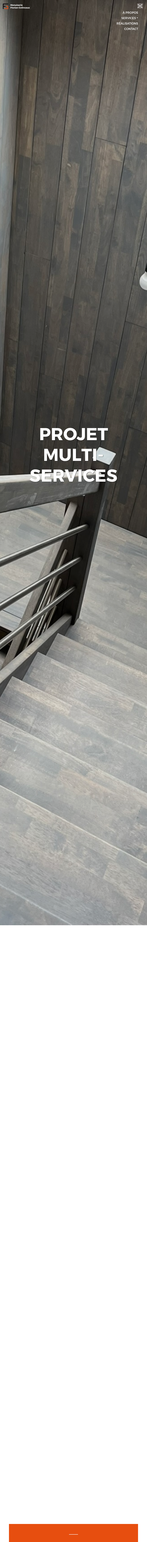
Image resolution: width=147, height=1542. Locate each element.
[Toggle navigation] (139, 5)
